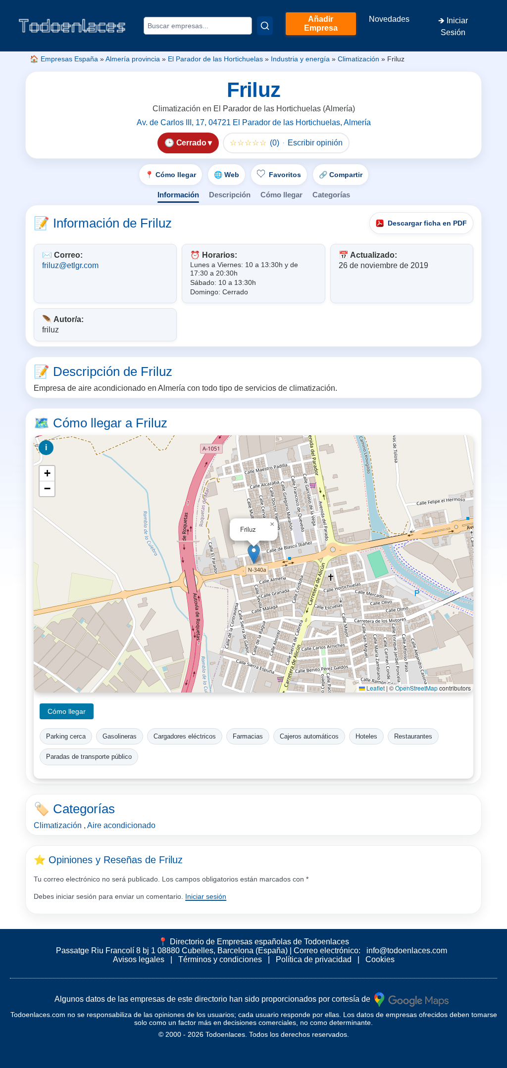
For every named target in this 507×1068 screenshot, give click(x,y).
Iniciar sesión (205, 896)
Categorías (331, 194)
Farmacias (248, 736)
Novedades (389, 19)
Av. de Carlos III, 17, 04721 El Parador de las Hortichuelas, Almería (254, 122)
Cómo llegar (281, 194)
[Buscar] (265, 25)
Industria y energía (300, 59)
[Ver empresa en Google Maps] (411, 999)
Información (178, 194)
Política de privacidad (314, 959)
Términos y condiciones (220, 959)
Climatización (358, 59)
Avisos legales (138, 959)
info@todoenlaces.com (406, 950)
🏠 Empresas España (64, 59)
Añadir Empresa (321, 23)
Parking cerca (66, 736)
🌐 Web (226, 175)
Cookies (380, 959)
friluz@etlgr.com (70, 265)
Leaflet (375, 688)
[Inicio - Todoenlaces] (72, 25)
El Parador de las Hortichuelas (215, 59)
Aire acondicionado (121, 825)
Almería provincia (132, 59)
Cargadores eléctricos (184, 736)
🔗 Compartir (340, 175)
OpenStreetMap (416, 688)
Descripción (230, 194)
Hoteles (366, 736)
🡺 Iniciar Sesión (453, 26)
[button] (254, 554)
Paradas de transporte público (89, 756)
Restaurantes (413, 736)
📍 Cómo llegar (170, 175)
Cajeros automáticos (309, 736)
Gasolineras (119, 736)
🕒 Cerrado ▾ (188, 143)
